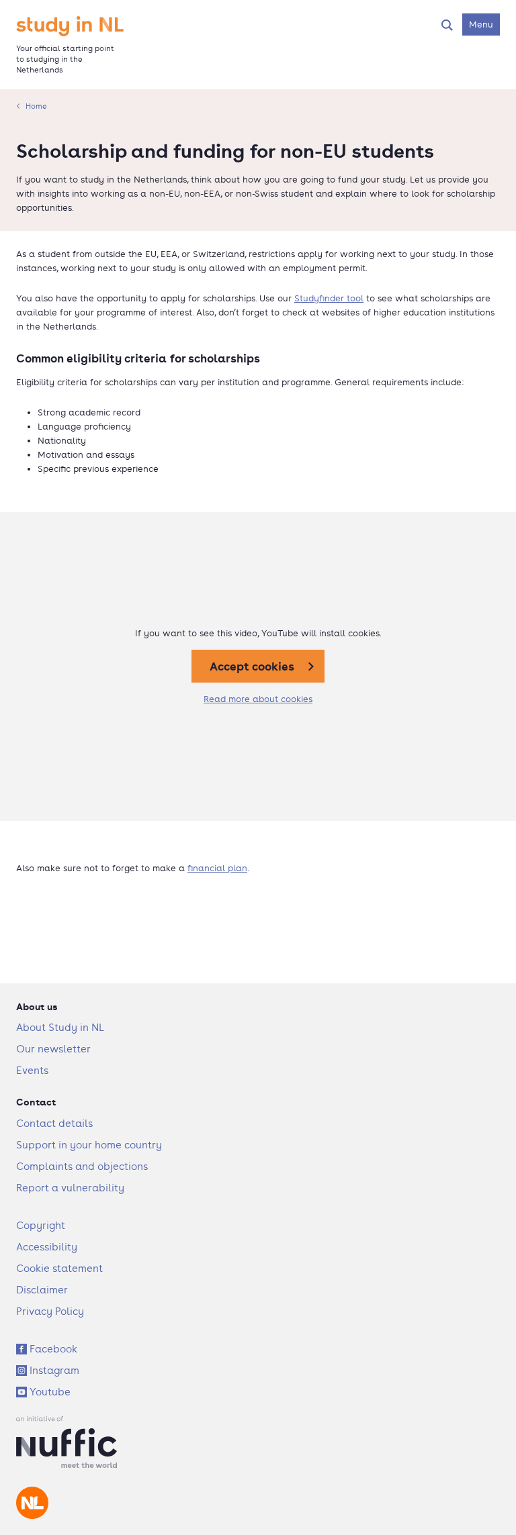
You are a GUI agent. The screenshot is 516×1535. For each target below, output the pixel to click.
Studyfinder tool (328, 298)
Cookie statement (59, 1268)
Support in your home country (89, 1144)
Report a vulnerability (70, 1187)
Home (36, 106)
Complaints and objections (82, 1166)
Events (32, 1070)
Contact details (54, 1123)
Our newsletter (53, 1048)
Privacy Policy (50, 1311)
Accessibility (46, 1246)
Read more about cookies (258, 699)
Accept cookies (252, 666)
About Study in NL (60, 1027)
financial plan (217, 868)
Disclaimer (42, 1289)
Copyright (40, 1225)
